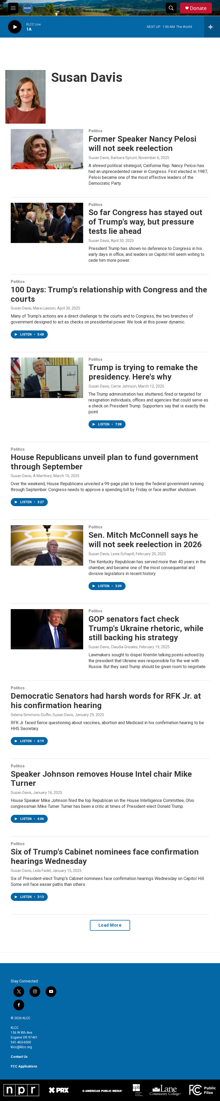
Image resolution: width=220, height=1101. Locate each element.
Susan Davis (99, 240)
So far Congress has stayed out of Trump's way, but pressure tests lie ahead (145, 222)
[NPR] (21, 1090)
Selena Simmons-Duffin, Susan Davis (42, 715)
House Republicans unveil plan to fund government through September (104, 461)
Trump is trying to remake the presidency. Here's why (143, 372)
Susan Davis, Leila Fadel (31, 870)
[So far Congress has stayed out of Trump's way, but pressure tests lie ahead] (47, 223)
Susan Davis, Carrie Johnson (113, 386)
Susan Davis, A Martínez (31, 476)
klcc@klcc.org (21, 1047)
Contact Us (19, 1057)
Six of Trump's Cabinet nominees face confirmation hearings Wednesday (105, 856)
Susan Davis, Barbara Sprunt (113, 158)
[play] (14, 27)
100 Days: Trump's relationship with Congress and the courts (109, 294)
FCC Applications (24, 1066)
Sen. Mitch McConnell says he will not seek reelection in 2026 (145, 539)
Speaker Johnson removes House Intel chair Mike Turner (101, 778)
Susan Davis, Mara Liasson (33, 308)
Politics (95, 131)
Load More (110, 925)
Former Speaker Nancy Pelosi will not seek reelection (142, 143)
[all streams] (212, 27)
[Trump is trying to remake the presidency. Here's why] (47, 378)
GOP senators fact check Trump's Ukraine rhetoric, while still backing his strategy (146, 628)
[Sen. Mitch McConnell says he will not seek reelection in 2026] (47, 545)
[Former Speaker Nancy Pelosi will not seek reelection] (47, 149)
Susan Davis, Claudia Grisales (113, 647)
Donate (198, 8)
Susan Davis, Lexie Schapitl (111, 554)
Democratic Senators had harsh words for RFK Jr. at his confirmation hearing (106, 700)
